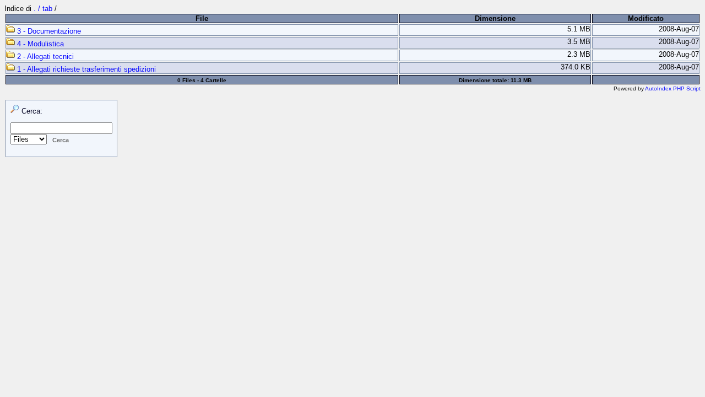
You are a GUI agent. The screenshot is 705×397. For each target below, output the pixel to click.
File (202, 18)
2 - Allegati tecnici (44, 56)
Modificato (646, 18)
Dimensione (495, 18)
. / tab (44, 8)
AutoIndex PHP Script (673, 88)
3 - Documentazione (48, 31)
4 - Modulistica (39, 44)
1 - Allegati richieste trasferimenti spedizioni (85, 69)
